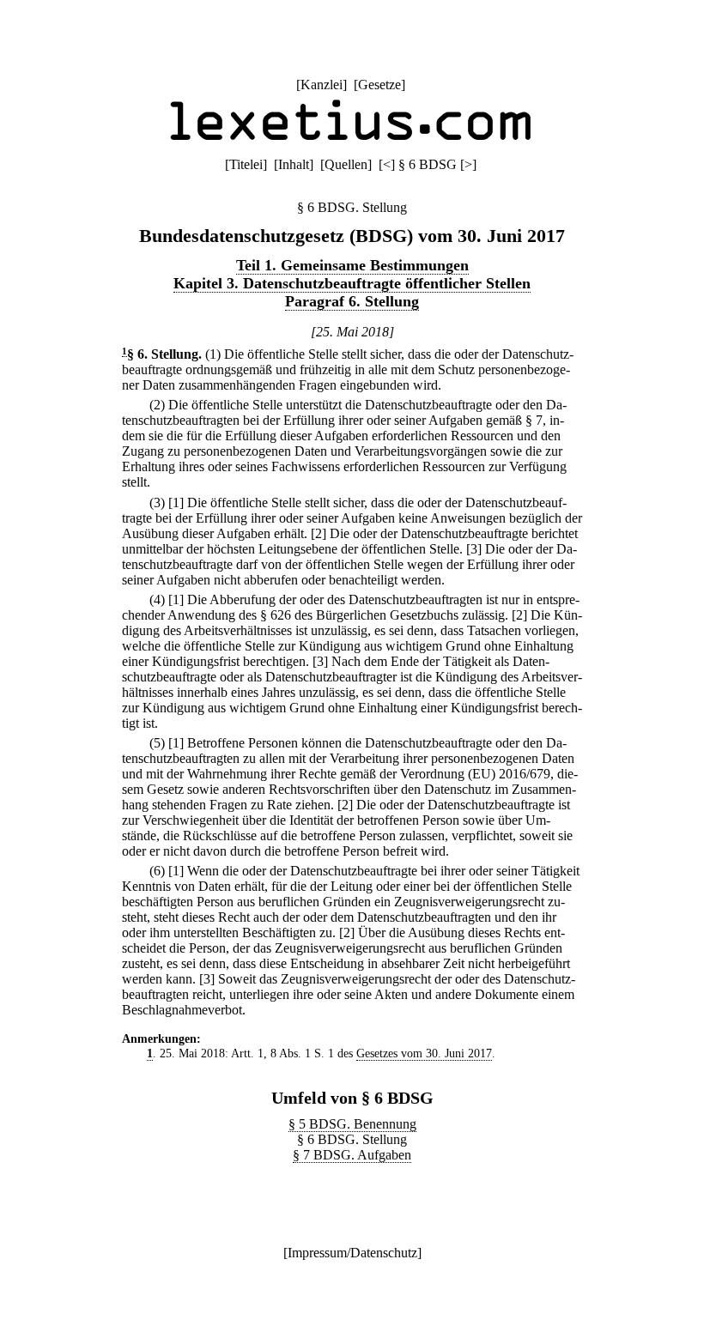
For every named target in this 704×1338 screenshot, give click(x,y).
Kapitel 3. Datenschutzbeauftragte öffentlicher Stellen (352, 283)
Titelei (246, 164)
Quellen (346, 164)
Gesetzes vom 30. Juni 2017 (424, 1053)
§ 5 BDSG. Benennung (352, 1124)
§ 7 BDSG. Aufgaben (352, 1154)
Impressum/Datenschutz (352, 1252)
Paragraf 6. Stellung (352, 301)
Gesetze (379, 84)
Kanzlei (321, 84)
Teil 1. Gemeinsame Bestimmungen (352, 265)
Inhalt (293, 164)
